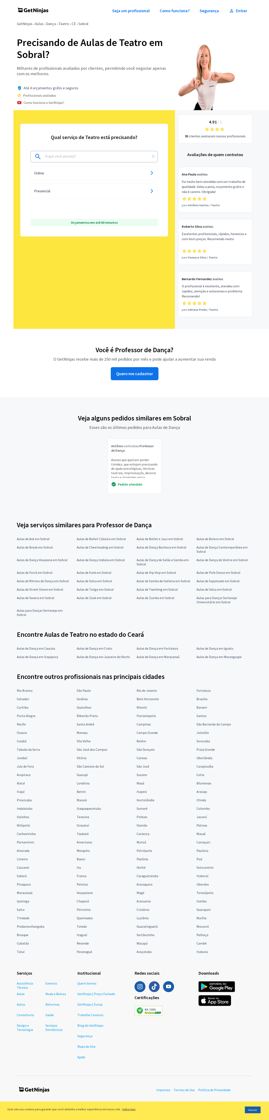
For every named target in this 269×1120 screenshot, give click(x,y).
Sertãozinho (145, 935)
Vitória (81, 758)
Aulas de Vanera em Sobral (35, 598)
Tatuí (20, 952)
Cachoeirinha (26, 834)
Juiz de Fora (25, 766)
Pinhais (142, 817)
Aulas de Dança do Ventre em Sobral (222, 560)
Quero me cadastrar (134, 373)
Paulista (202, 850)
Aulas (39, 23)
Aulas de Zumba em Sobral (155, 598)
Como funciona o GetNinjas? (44, 102)
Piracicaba (24, 800)
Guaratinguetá (147, 926)
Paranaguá (84, 952)
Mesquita (83, 850)
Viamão (142, 825)
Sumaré (142, 808)
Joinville (202, 733)
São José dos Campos (92, 749)
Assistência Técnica (25, 985)
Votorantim (205, 867)
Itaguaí (82, 935)
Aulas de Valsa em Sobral (214, 589)
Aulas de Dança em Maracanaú (158, 657)
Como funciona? (175, 10)
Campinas (144, 724)
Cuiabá (21, 741)
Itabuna (202, 952)
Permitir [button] (252, 1110)
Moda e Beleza (55, 994)
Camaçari (203, 842)
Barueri (201, 707)
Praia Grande (205, 749)
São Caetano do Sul (90, 766)
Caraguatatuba (147, 876)
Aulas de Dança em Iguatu (214, 648)
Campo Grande (147, 733)
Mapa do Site (86, 1046)
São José (143, 766)
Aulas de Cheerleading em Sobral (100, 547)
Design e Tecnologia (25, 1027)
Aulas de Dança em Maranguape (219, 657)
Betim (81, 791)
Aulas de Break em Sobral (35, 547)
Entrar (241, 10)
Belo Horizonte (148, 699)
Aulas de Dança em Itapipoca (37, 657)
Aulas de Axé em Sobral (33, 539)
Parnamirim (25, 842)
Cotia (200, 775)
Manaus (82, 733)
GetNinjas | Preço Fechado (96, 994)
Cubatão (23, 943)
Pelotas (82, 884)
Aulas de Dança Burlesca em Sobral (161, 547)
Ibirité (141, 867)
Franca (81, 876)
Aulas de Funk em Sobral (94, 572)
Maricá (141, 842)
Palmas (201, 825)
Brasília (201, 699)
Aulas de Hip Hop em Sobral (156, 572)
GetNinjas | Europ (90, 1004)
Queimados (85, 918)
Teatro (63, 23)
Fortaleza (203, 690)
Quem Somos (86, 983)
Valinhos (23, 817)
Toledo (82, 926)
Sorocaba (203, 741)
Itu (79, 867)
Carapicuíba (204, 766)
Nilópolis (23, 825)
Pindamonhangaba (30, 926)
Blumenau (203, 783)
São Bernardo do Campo (213, 724)
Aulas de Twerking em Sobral (157, 589)
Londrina (83, 783)
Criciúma (143, 909)
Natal (21, 783)
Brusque (22, 935)
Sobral (83, 23)
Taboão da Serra (28, 749)
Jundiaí (22, 758)
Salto (21, 909)
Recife (21, 724)
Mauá (140, 783)
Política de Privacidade (214, 1090)
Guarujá (82, 775)
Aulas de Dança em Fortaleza (157, 648)
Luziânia (143, 918)
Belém (141, 741)
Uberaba (202, 884)
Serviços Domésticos (54, 1027)
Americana (84, 842)
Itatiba (201, 901)
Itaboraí (202, 876)
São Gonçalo (146, 749)
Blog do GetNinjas (90, 1025)
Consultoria (25, 1015)
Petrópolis (144, 850)
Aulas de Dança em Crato (94, 648)
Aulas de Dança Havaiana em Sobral (42, 560)
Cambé (201, 943)
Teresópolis (205, 893)
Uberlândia (204, 758)
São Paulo (84, 690)
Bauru (81, 859)
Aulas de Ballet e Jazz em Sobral (160, 539)
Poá (199, 859)
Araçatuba (144, 952)
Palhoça (202, 935)
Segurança (209, 10)
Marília (201, 918)
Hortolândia (145, 800)
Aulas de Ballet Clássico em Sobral (101, 539)
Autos (21, 1004)
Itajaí (20, 791)
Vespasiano (85, 893)
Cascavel (23, 867)
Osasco (22, 733)
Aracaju (201, 791)
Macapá (142, 943)
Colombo (203, 808)
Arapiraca (23, 775)
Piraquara (24, 884)
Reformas (52, 1004)
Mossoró (202, 926)
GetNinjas (24, 23)
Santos (201, 716)
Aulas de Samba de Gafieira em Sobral (163, 581)
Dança (51, 23)
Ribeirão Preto (87, 716)
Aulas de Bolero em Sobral (215, 539)
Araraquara (144, 884)
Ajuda (81, 1057)
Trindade (23, 918)
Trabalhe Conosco (90, 1015)
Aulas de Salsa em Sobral (94, 581)
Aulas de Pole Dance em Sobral (218, 572)
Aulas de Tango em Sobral (95, 589)
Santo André (85, 724)
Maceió (82, 800)
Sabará (22, 876)
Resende (83, 943)
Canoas (142, 758)
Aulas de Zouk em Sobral (94, 598)
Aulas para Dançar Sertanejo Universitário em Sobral (216, 600)
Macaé (201, 834)
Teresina (83, 817)
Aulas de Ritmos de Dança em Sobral (43, 581)
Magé (140, 893)
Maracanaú (24, 893)
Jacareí (201, 817)
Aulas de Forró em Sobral (35, 572)
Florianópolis (146, 716)
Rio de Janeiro (147, 690)
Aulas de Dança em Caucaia (36, 648)
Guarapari (203, 909)
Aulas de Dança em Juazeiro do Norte (103, 657)
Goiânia (82, 699)
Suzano (142, 775)
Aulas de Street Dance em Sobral (40, 589)
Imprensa (163, 1090)
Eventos (51, 983)
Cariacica (143, 834)
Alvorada (23, 850)
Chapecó (83, 901)
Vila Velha (84, 741)
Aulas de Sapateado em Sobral (218, 581)
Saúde (49, 1015)
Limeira (22, 859)
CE (74, 23)
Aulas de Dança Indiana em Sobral (101, 560)
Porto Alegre (26, 716)
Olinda (201, 800)
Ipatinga (23, 901)
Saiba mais (129, 1109)
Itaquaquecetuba (89, 808)
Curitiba (22, 707)
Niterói (142, 707)
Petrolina (84, 909)
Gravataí (83, 825)
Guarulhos (84, 707)
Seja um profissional (131, 10)
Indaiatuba (24, 808)
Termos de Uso (184, 1090)
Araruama (144, 901)
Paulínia (142, 859)
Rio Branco (25, 690)
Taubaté (83, 834)
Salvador (23, 699)
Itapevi (142, 791)
